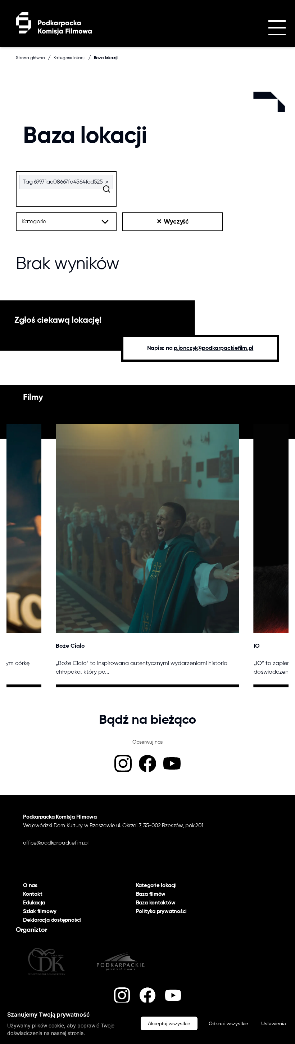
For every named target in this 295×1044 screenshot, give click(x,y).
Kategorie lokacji (69, 58)
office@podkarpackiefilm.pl (55, 843)
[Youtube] (172, 763)
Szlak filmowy (39, 911)
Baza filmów (151, 894)
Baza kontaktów (156, 903)
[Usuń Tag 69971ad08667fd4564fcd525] (107, 182)
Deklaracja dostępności (52, 920)
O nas (30, 885)
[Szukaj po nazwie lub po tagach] (106, 189)
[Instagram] (123, 763)
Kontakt (32, 894)
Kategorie (34, 222)
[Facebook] (147, 763)
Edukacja (34, 903)
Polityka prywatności (161, 911)
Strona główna (30, 58)
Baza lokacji (106, 58)
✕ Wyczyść (172, 222)
